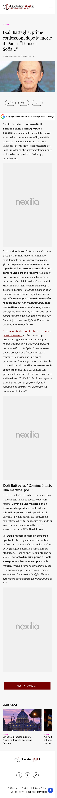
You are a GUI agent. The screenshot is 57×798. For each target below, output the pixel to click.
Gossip (6, 24)
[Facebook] (19, 775)
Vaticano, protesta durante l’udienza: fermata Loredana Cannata (17, 739)
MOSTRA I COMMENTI (27, 686)
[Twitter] (27, 775)
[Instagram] (36, 775)
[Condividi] (37, 103)
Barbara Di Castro (12, 56)
